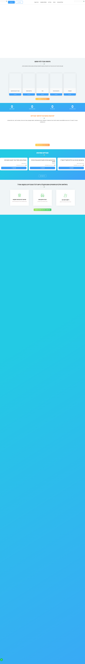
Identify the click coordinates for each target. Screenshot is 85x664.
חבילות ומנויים (60, 2)
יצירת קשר (36, 2)
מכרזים (49, 2)
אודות (54, 2)
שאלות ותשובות (43, 2)
